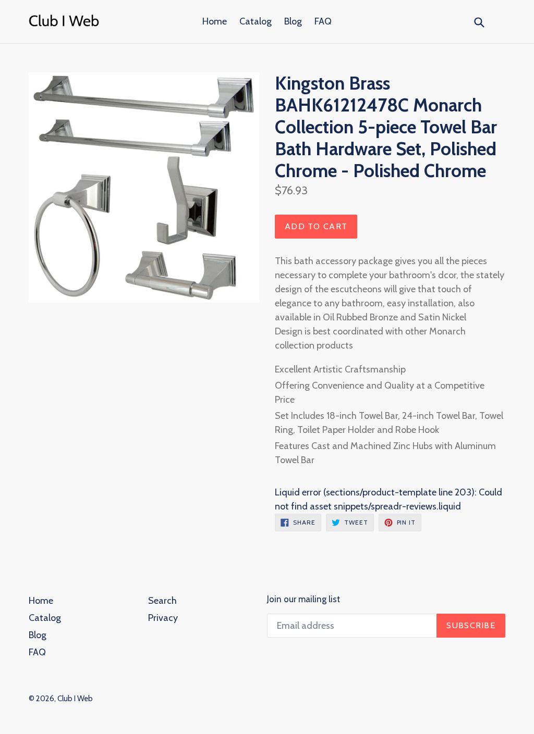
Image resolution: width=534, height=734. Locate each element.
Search (162, 600)
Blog (293, 21)
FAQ (323, 21)
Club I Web (75, 698)
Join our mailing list (303, 599)
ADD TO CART (316, 226)
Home (214, 21)
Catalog (255, 21)
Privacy (163, 618)
